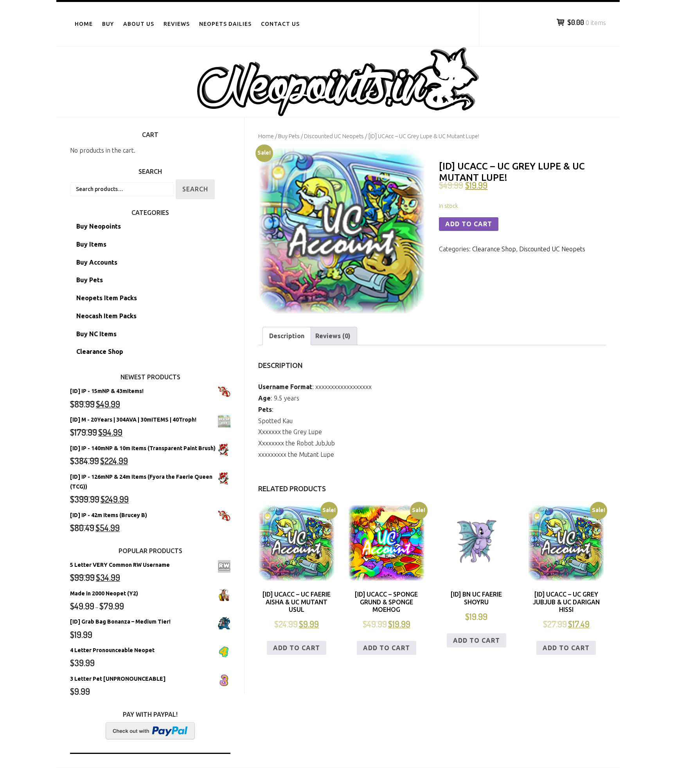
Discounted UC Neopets (334, 136)
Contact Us (280, 24)
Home (84, 24)
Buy (108, 24)
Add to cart (468, 223)
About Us (138, 24)
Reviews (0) (333, 335)
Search (195, 189)
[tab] (286, 336)
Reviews (177, 24)
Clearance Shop (494, 248)
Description (286, 335)
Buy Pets (289, 136)
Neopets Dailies (225, 24)
